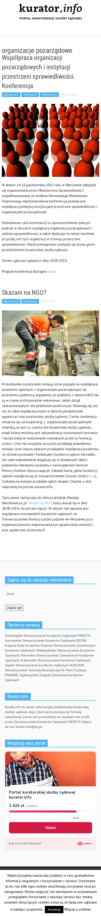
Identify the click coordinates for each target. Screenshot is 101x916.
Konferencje (49, 94)
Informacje (30, 94)
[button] (18, 30)
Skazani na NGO (40, 503)
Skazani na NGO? (24, 292)
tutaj (51, 271)
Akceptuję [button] (54, 910)
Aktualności (11, 94)
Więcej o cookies (77, 909)
